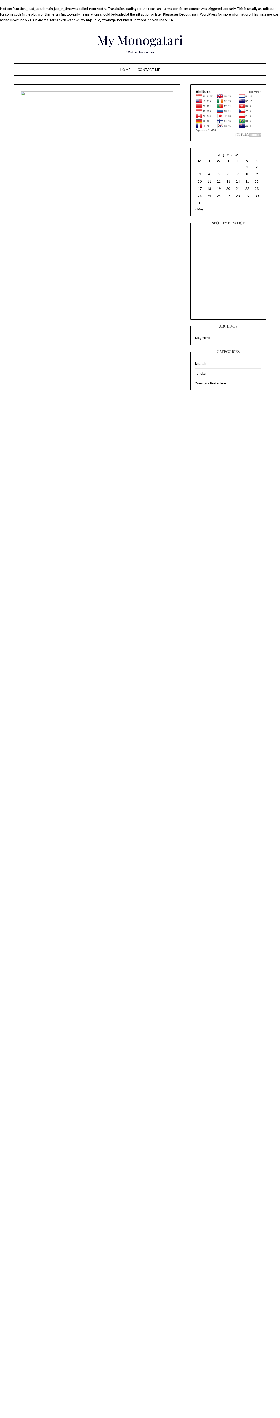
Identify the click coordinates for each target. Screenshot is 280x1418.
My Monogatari (140, 39)
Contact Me (149, 70)
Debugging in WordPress (198, 14)
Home (125, 70)
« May (199, 209)
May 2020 (202, 338)
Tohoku (200, 373)
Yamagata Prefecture (210, 383)
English (200, 363)
